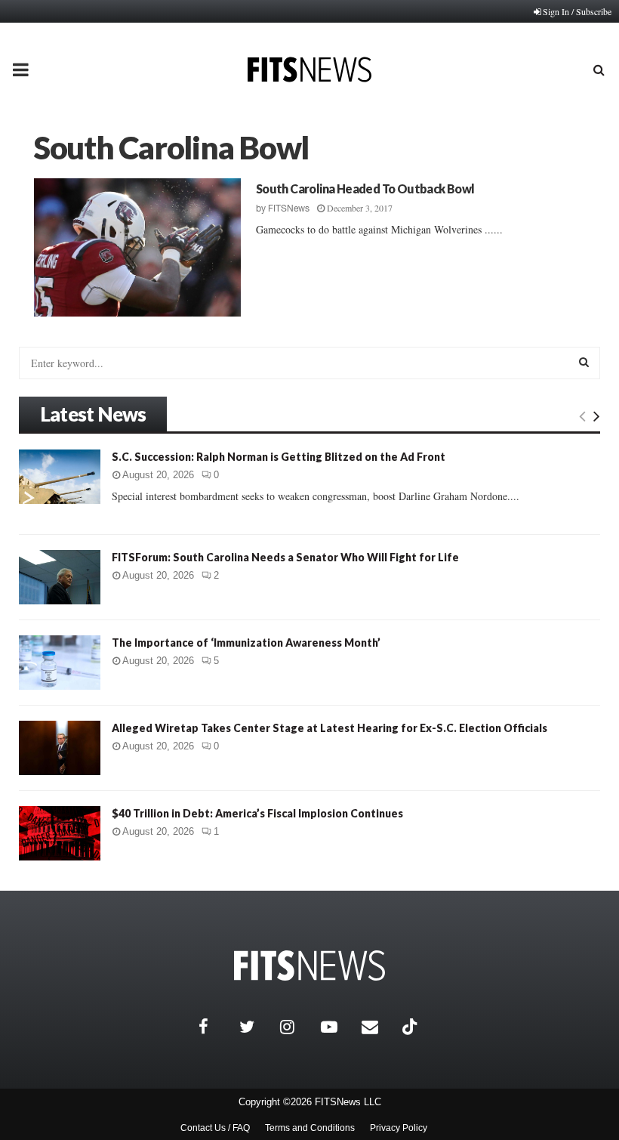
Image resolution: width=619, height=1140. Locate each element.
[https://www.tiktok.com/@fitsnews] (411, 1026)
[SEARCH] (584, 362)
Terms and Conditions (310, 1128)
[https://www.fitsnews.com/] (309, 966)
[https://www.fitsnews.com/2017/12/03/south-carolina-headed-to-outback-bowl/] (137, 247)
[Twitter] (256, 1026)
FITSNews (289, 208)
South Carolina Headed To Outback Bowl (365, 188)
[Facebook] (215, 1026)
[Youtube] (337, 1026)
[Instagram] (296, 1026)
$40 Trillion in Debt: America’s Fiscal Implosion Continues (257, 813)
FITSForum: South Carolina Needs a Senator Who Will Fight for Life (285, 557)
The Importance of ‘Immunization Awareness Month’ (246, 642)
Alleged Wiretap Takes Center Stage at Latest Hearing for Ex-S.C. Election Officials (329, 727)
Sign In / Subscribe (577, 11)
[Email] (378, 1026)
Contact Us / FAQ (215, 1128)
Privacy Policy (398, 1128)
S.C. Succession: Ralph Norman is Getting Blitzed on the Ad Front (278, 456)
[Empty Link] (582, 415)
